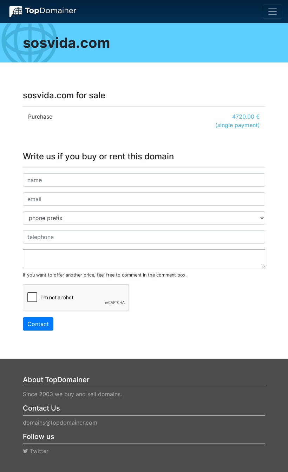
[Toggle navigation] (272, 12)
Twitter (38, 450)
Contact (38, 323)
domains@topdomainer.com (60, 422)
